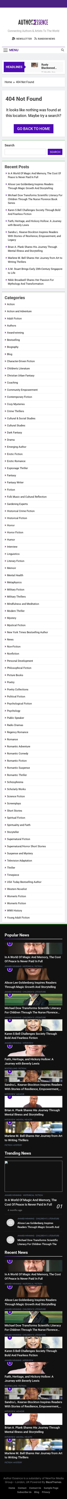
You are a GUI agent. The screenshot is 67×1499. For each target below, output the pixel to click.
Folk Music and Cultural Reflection (27, 496)
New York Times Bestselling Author (27, 632)
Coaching (12, 382)
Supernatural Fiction (18, 839)
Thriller (11, 867)
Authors (11, 325)
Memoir (11, 568)
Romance (12, 739)
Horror (11, 525)
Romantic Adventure (18, 746)
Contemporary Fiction (19, 396)
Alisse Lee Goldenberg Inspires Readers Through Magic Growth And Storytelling (38, 1227)
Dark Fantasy (14, 432)
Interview (12, 546)
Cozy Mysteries (16, 404)
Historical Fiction (17, 518)
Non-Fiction (13, 646)
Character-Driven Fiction (21, 361)
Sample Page (51, 1488)
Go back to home (33, 129)
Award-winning (15, 332)
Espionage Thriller (17, 468)
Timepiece (13, 874)
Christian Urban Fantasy (20, 375)
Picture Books (15, 675)
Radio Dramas (15, 725)
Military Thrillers (16, 596)
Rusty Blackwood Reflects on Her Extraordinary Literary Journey (49, 66)
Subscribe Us (24, 1492)
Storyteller (13, 832)
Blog (9, 354)
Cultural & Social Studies (21, 418)
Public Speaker (15, 717)
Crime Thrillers (15, 411)
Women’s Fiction (16, 903)
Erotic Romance (16, 461)
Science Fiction (16, 796)
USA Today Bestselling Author (24, 882)
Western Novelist (17, 889)
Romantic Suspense (18, 767)
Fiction (11, 489)
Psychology (13, 710)
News (10, 639)
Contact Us (35, 1488)
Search (9, 145)
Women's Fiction (16, 896)
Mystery (11, 618)
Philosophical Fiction (19, 668)
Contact (22, 1488)
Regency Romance (17, 732)
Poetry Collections (17, 689)
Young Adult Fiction (18, 917)
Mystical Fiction (16, 625)
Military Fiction (15, 589)
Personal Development (20, 660)
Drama (11, 439)
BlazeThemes (53, 1482)
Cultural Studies (16, 425)
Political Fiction (16, 696)
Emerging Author (16, 446)
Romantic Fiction (17, 760)
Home (12, 1488)
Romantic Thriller (17, 775)
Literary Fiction (15, 561)
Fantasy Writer (15, 482)
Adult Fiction (14, 318)
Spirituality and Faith (18, 825)
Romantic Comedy (17, 753)
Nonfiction (13, 653)
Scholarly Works (16, 789)
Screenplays (14, 803)
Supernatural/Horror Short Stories (26, 846)
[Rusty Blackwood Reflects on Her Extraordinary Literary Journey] (34, 65)
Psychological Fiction (19, 703)
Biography (12, 347)
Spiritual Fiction (16, 817)
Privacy (46, 1492)
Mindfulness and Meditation (23, 603)
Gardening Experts (17, 504)
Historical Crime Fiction (21, 511)
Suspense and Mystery (20, 853)
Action (11, 304)
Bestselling (13, 339)
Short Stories (14, 810)
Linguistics (13, 554)
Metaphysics (14, 582)
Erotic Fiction (15, 454)
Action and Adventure (19, 311)
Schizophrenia (15, 782)
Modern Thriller (16, 611)
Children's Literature (18, 368)
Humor (11, 539)
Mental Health (15, 575)
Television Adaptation (19, 860)
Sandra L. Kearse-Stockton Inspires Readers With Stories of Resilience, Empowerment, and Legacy (34, 236)
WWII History (14, 910)
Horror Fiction (15, 532)
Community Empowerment (22, 389)
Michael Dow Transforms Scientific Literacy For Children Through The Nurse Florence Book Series (35, 199)
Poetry (10, 682)
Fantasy (11, 475)
